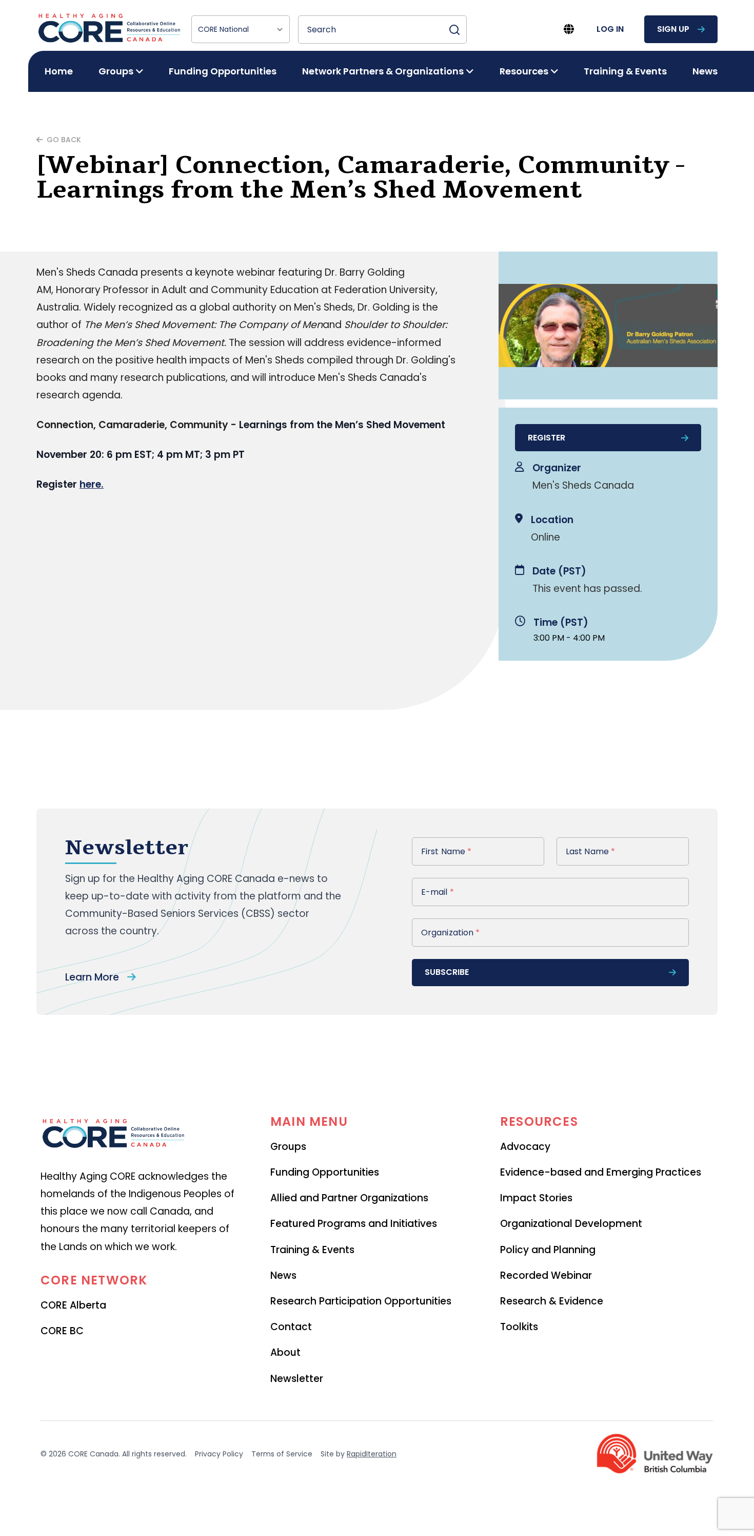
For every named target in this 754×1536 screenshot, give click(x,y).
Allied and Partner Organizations (349, 1198)
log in (610, 29)
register (546, 438)
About (285, 1352)
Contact (291, 1327)
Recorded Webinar (546, 1275)
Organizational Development (571, 1224)
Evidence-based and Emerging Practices (600, 1172)
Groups (288, 1147)
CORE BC (62, 1331)
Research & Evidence (551, 1301)
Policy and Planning (548, 1250)
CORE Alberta (73, 1305)
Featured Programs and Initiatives (353, 1224)
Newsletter (296, 1379)
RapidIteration (371, 1454)
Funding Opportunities (222, 71)
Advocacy (525, 1147)
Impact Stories (536, 1198)
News (705, 71)
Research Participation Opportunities (360, 1301)
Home (59, 71)
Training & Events (625, 71)
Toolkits (519, 1327)
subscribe (447, 972)
